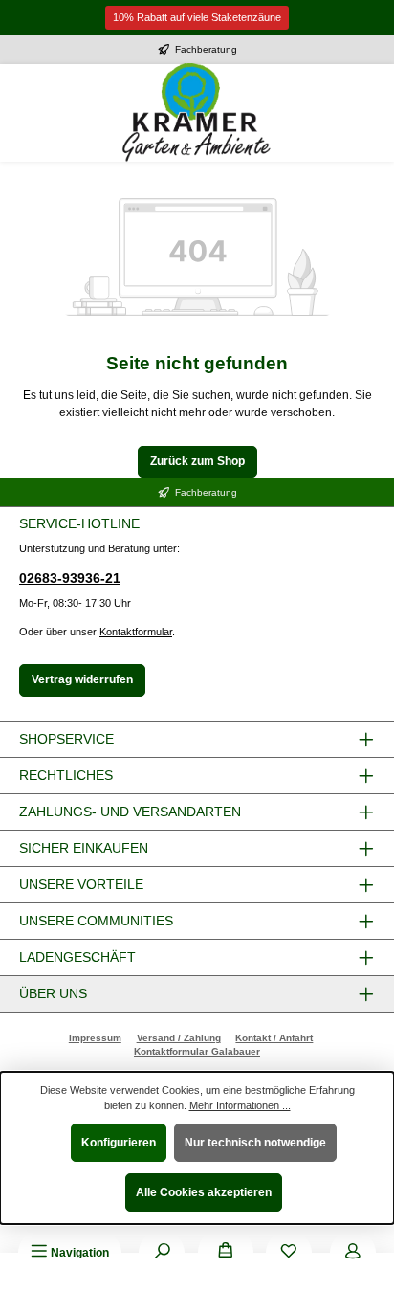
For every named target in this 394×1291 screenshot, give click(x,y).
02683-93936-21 (69, 578)
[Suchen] (162, 1253)
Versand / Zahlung (179, 1038)
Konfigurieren (118, 1142)
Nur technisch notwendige (255, 1142)
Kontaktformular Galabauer (197, 1051)
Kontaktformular (135, 631)
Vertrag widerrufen (82, 679)
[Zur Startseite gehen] (197, 113)
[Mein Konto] (353, 1253)
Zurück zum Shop (197, 461)
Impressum (95, 1038)
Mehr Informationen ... (240, 1105)
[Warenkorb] (225, 1252)
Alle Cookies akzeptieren (204, 1192)
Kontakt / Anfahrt (274, 1038)
